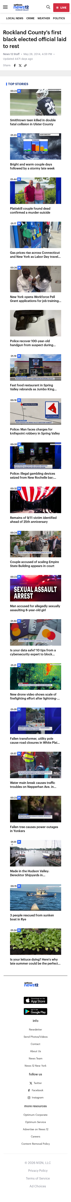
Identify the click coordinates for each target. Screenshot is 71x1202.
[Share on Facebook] (14, 65)
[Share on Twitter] (20, 65)
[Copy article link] (25, 65)
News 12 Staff (11, 54)
